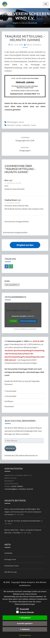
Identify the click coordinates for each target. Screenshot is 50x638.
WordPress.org (11, 572)
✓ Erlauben (13, 321)
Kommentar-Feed (11, 566)
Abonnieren (10, 448)
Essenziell (24, 609)
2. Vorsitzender (10, 396)
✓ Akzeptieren (25, 618)
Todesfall (26, 125)
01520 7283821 (17, 486)
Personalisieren (25, 635)
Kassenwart (9, 406)
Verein (21, 122)
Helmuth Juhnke (14, 125)
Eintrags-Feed (10, 559)
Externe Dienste (27, 612)
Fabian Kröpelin (33, 45)
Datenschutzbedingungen (28, 321)
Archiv (7, 281)
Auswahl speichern (25, 623)
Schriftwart (9, 401)
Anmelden (8, 553)
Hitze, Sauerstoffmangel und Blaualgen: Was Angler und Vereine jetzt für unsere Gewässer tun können (23, 512)
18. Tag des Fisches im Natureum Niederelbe (22, 521)
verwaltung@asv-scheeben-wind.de (19, 489)
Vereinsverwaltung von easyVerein (25, 329)
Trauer (33, 125)
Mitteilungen (12, 122)
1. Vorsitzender (10, 391)
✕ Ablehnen (25, 629)
